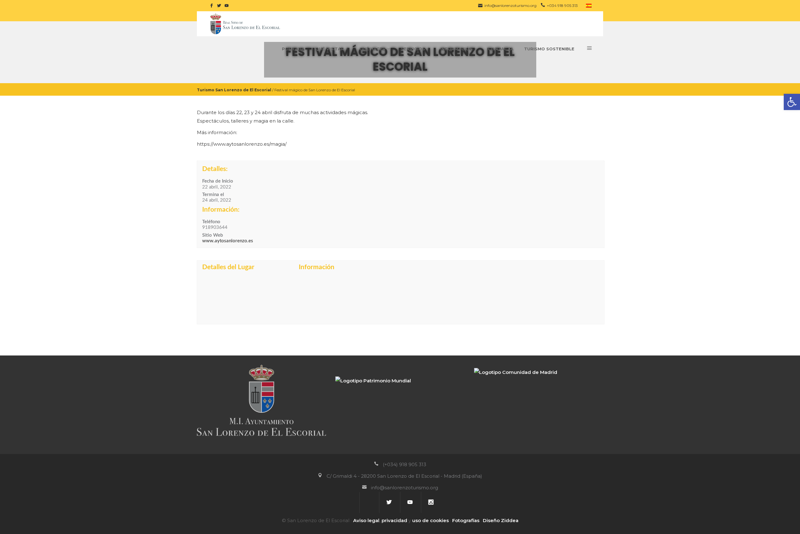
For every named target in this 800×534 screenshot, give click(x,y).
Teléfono (211, 221)
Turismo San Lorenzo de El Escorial (234, 89)
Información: (220, 209)
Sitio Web (212, 235)
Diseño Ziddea (500, 520)
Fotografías (465, 520)
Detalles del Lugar (228, 267)
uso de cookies (430, 520)
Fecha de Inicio (217, 181)
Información (316, 267)
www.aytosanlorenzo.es (227, 241)
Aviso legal (366, 520)
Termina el (213, 194)
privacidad (394, 520)
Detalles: (215, 169)
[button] (792, 102)
